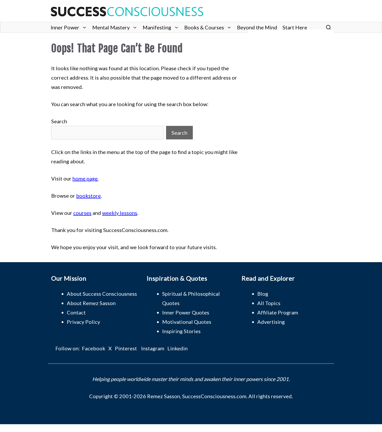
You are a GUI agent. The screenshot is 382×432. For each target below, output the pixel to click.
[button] (329, 27)
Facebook (93, 348)
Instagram (152, 348)
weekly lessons (119, 213)
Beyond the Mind (257, 27)
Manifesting (157, 27)
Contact (76, 312)
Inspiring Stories (181, 331)
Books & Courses (204, 27)
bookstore (88, 195)
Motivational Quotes (186, 322)
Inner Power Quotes (185, 312)
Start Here (294, 27)
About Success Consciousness (102, 294)
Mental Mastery (111, 27)
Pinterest (126, 348)
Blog (262, 294)
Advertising (271, 322)
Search (59, 121)
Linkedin (177, 348)
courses (82, 213)
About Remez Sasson (91, 303)
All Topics (268, 303)
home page (85, 178)
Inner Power (65, 27)
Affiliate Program (277, 312)
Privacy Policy (83, 322)
